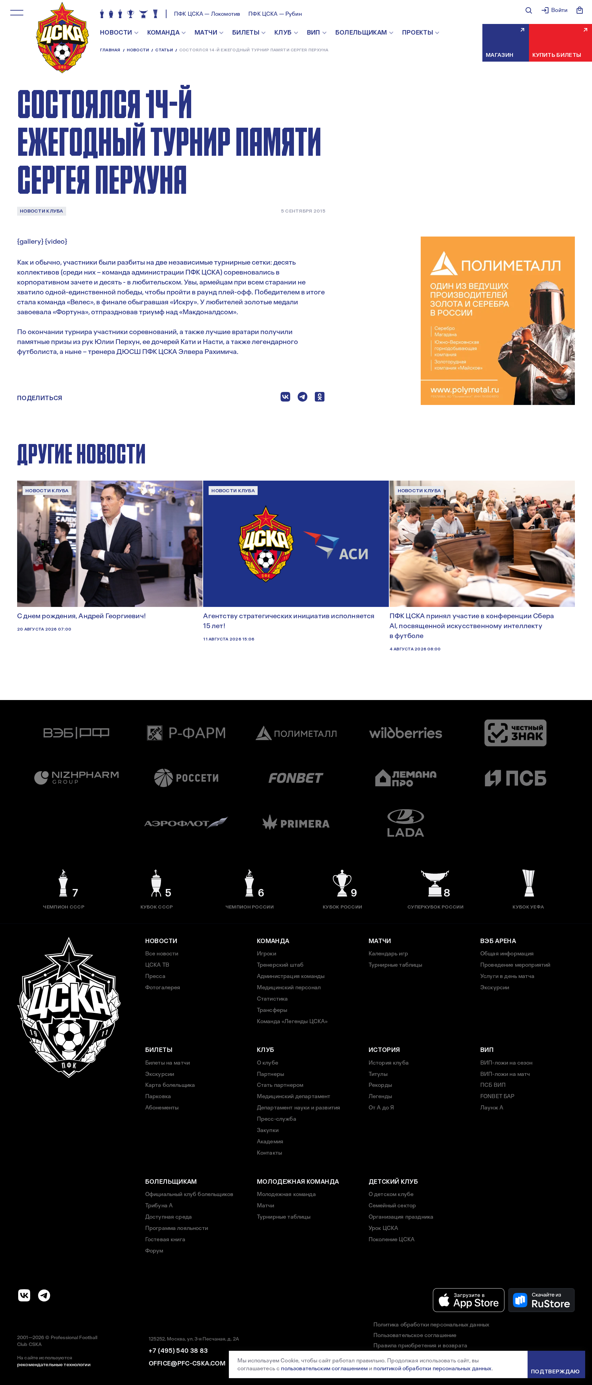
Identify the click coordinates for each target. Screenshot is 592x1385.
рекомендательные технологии (53, 1364)
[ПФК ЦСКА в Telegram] (44, 1295)
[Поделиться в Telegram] (302, 398)
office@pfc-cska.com (187, 1363)
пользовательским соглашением (324, 1368)
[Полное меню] (16, 12)
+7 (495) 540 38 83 (178, 1351)
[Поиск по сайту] (529, 10)
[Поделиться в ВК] (285, 398)
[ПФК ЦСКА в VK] (24, 1295)
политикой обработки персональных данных (432, 1368)
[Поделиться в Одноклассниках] (319, 398)
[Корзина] (580, 10)
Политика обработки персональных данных (431, 1324)
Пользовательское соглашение (414, 1335)
